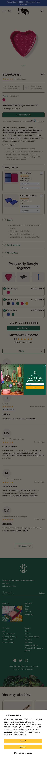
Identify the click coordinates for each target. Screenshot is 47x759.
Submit (34, 387)
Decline (23, 747)
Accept (23, 741)
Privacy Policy (20, 734)
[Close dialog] (44, 366)
